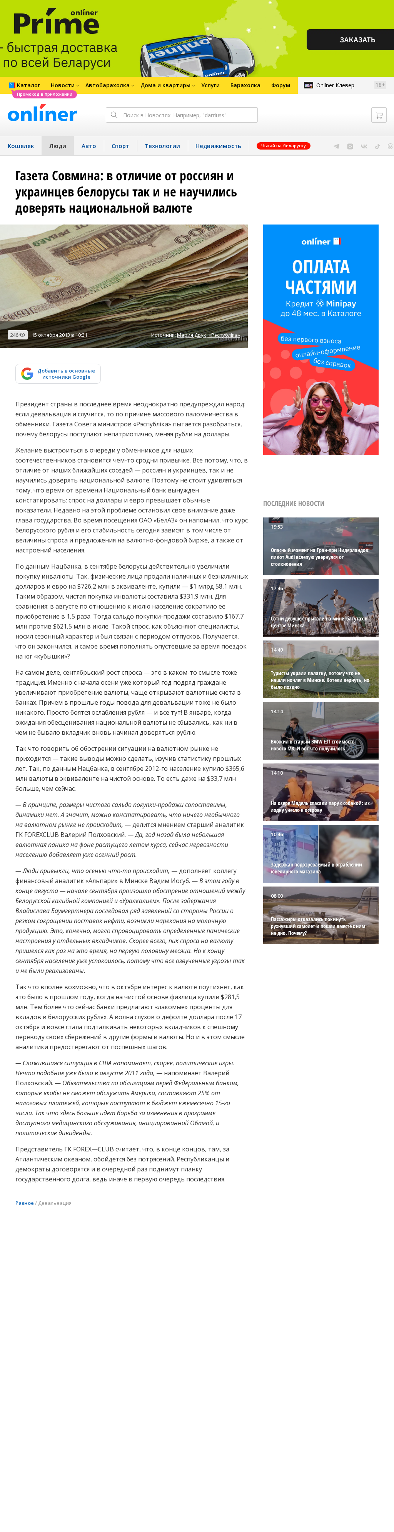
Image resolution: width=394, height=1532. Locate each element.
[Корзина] (379, 115)
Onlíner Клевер (335, 85)
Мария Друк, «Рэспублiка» (208, 334)
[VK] (364, 145)
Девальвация (55, 1202)
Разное (24, 1202)
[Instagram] (350, 145)
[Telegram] (336, 145)
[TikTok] (377, 145)
